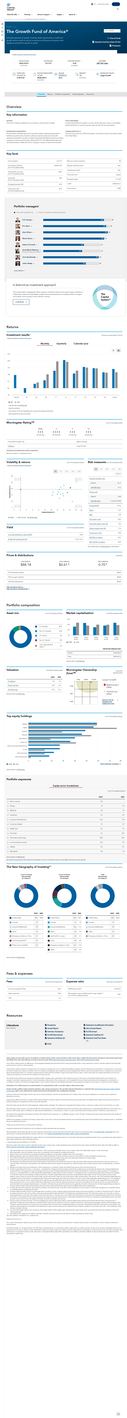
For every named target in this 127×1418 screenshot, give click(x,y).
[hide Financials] (8, 833)
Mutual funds (19, 19)
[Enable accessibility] (118, 1414)
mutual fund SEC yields (92, 1060)
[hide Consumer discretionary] (8, 819)
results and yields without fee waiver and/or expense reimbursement (68, 1133)
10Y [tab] (66, 471)
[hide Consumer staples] (8, 824)
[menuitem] (13, 14)
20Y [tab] (79, 471)
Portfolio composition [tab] (62, 94)
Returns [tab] (50, 94)
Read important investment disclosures (24, 54)
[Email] (3, 35)
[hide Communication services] (8, 842)
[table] (26, 929)
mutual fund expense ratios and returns (64, 1060)
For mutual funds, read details (103, 1132)
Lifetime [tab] (118, 473)
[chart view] (118, 350)
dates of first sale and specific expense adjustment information (26, 1147)
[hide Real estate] (8, 851)
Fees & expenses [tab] (78, 94)
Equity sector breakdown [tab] (66, 786)
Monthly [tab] (45, 344)
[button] (3, 40)
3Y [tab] (55, 471)
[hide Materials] (8, 810)
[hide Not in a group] (8, 801)
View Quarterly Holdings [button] (109, 764)
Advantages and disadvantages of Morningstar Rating (22, 450)
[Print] (3, 24)
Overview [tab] (41, 94)
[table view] (113, 350)
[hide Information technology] (8, 837)
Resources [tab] (90, 94)
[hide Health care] (8, 828)
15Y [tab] (73, 471)
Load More (19, 271)
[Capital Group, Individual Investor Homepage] (21, 6)
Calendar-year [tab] (81, 344)
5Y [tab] (61, 471)
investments (8, 19)
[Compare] (3, 28)
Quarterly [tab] (61, 344)
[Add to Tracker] (3, 31)
